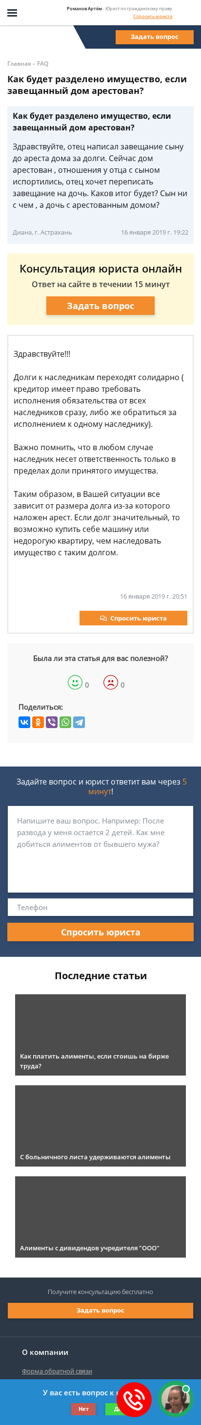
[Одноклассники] (38, 722)
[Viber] (52, 722)
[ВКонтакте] (24, 722)
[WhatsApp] (65, 722)
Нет (84, 1408)
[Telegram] (79, 722)
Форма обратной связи (57, 1371)
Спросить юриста (152, 16)
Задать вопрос (155, 36)
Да (117, 1408)
